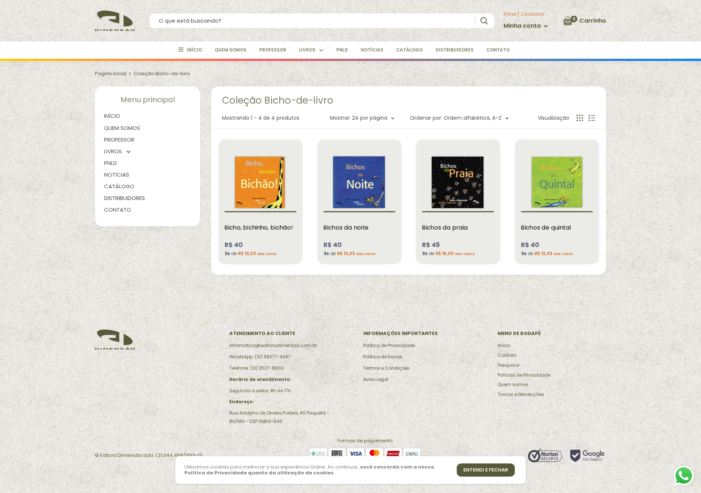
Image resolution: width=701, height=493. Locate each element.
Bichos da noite (345, 228)
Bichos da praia (445, 228)
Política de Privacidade (389, 345)
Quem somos (513, 384)
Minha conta (522, 26)
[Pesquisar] (484, 21)
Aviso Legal (375, 379)
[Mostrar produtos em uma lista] (592, 118)
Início (504, 345)
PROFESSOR (272, 50)
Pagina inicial (110, 73)
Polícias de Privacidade (524, 375)
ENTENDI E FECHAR (485, 469)
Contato (507, 355)
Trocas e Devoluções (521, 394)
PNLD (342, 50)
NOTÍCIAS (372, 50)
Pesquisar (509, 365)
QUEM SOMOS (230, 50)
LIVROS (307, 50)
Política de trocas (382, 357)
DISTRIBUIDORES (455, 50)
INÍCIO (194, 50)
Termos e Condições (386, 368)
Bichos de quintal (546, 228)
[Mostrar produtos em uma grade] (579, 118)
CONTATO (498, 50)
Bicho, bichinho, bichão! (259, 228)
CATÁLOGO (409, 50)
